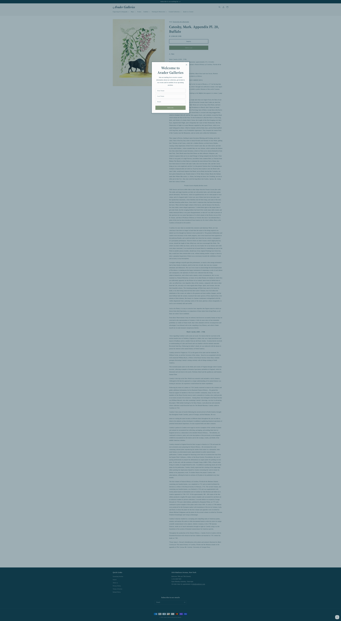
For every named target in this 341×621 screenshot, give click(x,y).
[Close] (186, 65)
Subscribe (170, 107)
